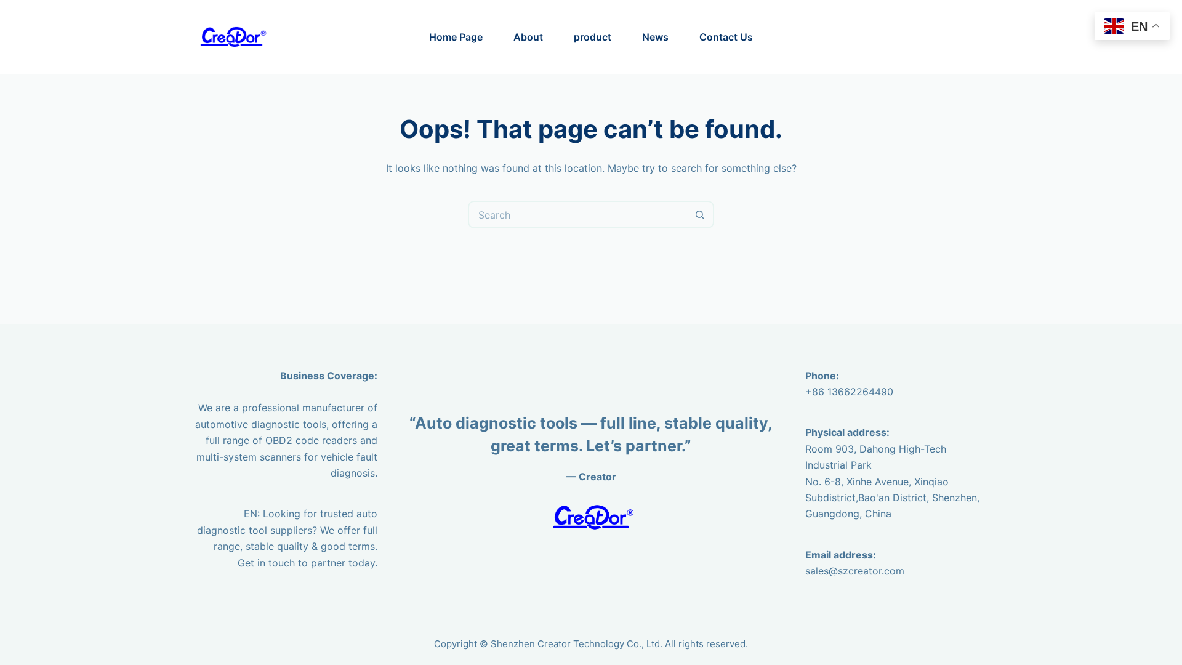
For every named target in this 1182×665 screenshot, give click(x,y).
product (592, 37)
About (528, 37)
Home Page (456, 37)
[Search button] (700, 214)
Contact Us (726, 37)
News (655, 37)
